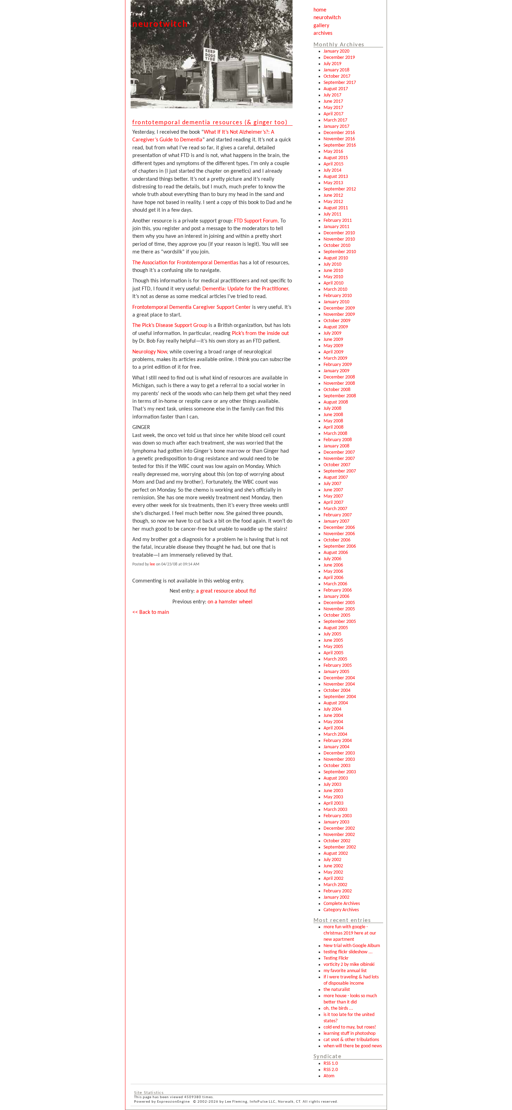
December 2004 (339, 678)
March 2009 (335, 358)
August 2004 (336, 703)
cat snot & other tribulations (351, 1039)
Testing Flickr (336, 958)
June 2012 (333, 195)
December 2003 (339, 753)
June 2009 (333, 339)
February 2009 (338, 364)
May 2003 (333, 797)
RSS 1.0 (331, 1063)
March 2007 (335, 508)
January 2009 (336, 371)
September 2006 (340, 546)
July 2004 (332, 709)
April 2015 (333, 164)
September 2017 (340, 82)
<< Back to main (150, 612)
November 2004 (339, 684)
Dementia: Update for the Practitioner (245, 289)
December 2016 (339, 132)
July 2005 (332, 634)
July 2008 (332, 408)
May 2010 (333, 277)
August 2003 (336, 778)
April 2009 (333, 352)
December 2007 (339, 452)
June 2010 (333, 270)
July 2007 (332, 483)
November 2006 (339, 534)
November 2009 (339, 314)
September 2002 (340, 847)
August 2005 (336, 628)
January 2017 (336, 126)
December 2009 (339, 308)
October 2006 (337, 540)
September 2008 (340, 396)
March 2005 (335, 659)
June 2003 (333, 791)
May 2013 (333, 183)
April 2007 (333, 502)
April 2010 (333, 283)
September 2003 (340, 772)
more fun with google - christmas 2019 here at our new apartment (350, 933)
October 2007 (337, 465)
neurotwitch (327, 18)
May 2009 (333, 346)
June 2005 (333, 640)
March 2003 (335, 809)
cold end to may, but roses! (350, 1027)
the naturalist (337, 989)
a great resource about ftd (226, 591)
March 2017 (335, 120)
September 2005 (340, 621)
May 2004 (333, 722)
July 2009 (332, 333)
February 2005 (338, 665)
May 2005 (333, 646)
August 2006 (336, 552)
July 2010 (332, 264)
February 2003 (338, 816)
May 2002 (333, 872)
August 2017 (336, 89)
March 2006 (335, 584)
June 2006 (333, 565)
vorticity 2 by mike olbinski (349, 964)
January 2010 (336, 302)
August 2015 (336, 158)
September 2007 (340, 471)
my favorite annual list (345, 971)
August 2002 (336, 853)
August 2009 (336, 327)
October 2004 (337, 690)
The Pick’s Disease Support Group (169, 325)
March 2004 (335, 734)
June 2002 (333, 866)
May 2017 (333, 107)
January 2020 (336, 51)
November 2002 (339, 834)
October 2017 (337, 76)
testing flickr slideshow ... (348, 952)
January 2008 (336, 446)
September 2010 (340, 252)
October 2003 (337, 765)
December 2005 (339, 602)
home (319, 10)
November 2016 (339, 139)
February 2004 (338, 740)
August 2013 (336, 176)
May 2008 (333, 421)
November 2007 (339, 458)
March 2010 (335, 289)
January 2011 (336, 226)
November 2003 (339, 759)
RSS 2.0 (331, 1069)
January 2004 (336, 747)
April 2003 (333, 803)
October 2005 (337, 615)
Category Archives (341, 910)
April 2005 (333, 653)
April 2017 (333, 114)
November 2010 (339, 239)
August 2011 (336, 208)
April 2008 (333, 427)
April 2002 (333, 878)
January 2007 (336, 521)
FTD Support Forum (256, 221)
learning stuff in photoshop (349, 1033)
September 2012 (340, 189)
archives (322, 33)
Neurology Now (149, 352)
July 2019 (332, 64)
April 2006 (333, 577)
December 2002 (339, 828)
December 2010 (339, 233)
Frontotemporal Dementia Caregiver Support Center (191, 307)
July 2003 (332, 784)
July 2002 (332, 859)
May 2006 (333, 571)
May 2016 (333, 151)
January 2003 (336, 822)
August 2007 (336, 477)
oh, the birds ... (338, 1008)
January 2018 (336, 70)
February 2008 (338, 440)
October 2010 (337, 245)
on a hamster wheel (230, 602)
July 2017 (332, 95)
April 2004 (333, 728)
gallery (321, 26)
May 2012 (333, 201)
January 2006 (336, 596)
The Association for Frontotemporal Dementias (185, 263)
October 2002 (337, 841)
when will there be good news (353, 1046)
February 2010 (338, 295)
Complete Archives (342, 903)
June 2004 (333, 715)
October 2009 (337, 320)
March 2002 (335, 885)
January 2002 (336, 897)
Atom (329, 1076)
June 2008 (333, 414)
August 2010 (336, 258)
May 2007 (333, 496)
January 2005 (336, 671)
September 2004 (340, 696)
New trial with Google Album (352, 945)
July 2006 (332, 559)
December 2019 (339, 57)
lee (152, 564)
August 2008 (336, 402)
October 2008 (337, 389)
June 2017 (333, 101)
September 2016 (340, 145)
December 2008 (339, 377)
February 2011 (338, 220)
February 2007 (338, 515)
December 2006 (339, 527)
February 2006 (338, 590)
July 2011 (332, 214)
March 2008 (335, 433)
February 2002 (338, 891)
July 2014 (332, 170)
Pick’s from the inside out (260, 333)
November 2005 (339, 609)
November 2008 (339, 383)
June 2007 (333, 490)
